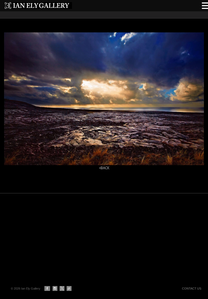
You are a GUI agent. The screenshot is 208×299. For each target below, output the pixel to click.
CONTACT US (191, 288)
